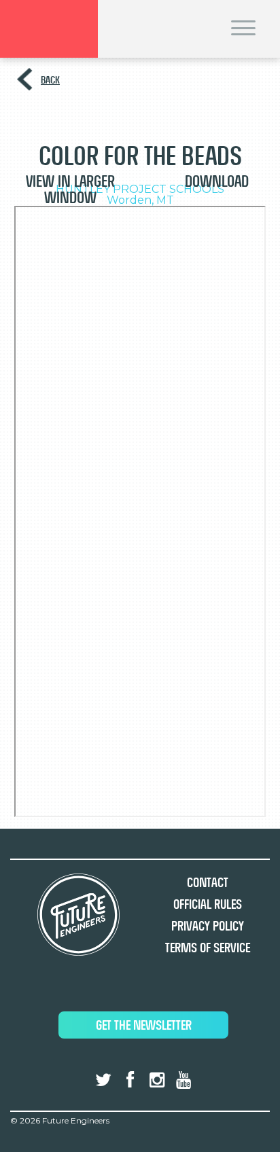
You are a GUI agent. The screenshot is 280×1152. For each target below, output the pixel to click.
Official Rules (207, 904)
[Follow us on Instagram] (157, 1080)
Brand (49, 29)
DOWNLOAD (217, 181)
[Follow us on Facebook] (130, 1080)
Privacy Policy (207, 926)
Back (50, 80)
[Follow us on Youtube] (183, 1080)
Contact (207, 883)
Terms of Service (207, 948)
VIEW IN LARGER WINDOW (70, 189)
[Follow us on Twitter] (103, 1080)
